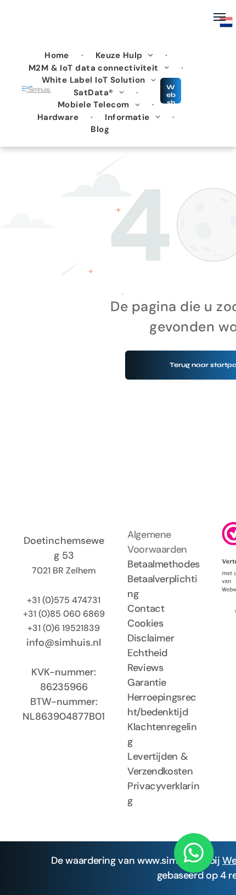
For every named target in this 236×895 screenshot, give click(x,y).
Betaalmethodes (163, 564)
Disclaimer (150, 638)
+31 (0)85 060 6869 (64, 613)
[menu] (220, 17)
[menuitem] (57, 55)
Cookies (145, 623)
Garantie (146, 682)
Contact (145, 608)
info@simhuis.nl (63, 642)
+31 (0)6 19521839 (63, 628)
